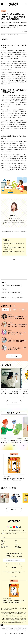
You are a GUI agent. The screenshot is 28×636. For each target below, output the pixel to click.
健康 (2, 540)
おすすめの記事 (4, 546)
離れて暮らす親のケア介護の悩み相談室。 (11, 292)
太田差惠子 (4, 289)
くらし (3, 11)
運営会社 (17, 608)
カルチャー (17, 543)
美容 (16, 540)
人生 (16, 544)
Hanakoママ (16, 628)
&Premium (4, 628)
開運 (2, 544)
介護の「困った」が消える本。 (14, 285)
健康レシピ (3, 547)
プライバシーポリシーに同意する (15, 563)
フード (2, 543)
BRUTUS (6, 627)
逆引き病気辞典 (18, 547)
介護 (3, 285)
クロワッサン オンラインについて (7, 608)
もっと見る (14, 356)
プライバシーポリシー (17, 571)
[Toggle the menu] (2, 4)
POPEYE (10, 627)
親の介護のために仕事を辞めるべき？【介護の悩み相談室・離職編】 (14, 248)
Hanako (24, 627)
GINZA (20, 627)
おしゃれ (3, 541)
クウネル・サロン (22, 628)
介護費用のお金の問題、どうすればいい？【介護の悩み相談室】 (14, 252)
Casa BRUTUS (16, 627)
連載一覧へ (14, 509)
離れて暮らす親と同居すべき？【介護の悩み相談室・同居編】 (14, 244)
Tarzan (8, 628)
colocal (11, 628)
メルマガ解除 (14, 576)
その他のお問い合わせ (7, 609)
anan (2, 627)
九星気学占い (17, 546)
